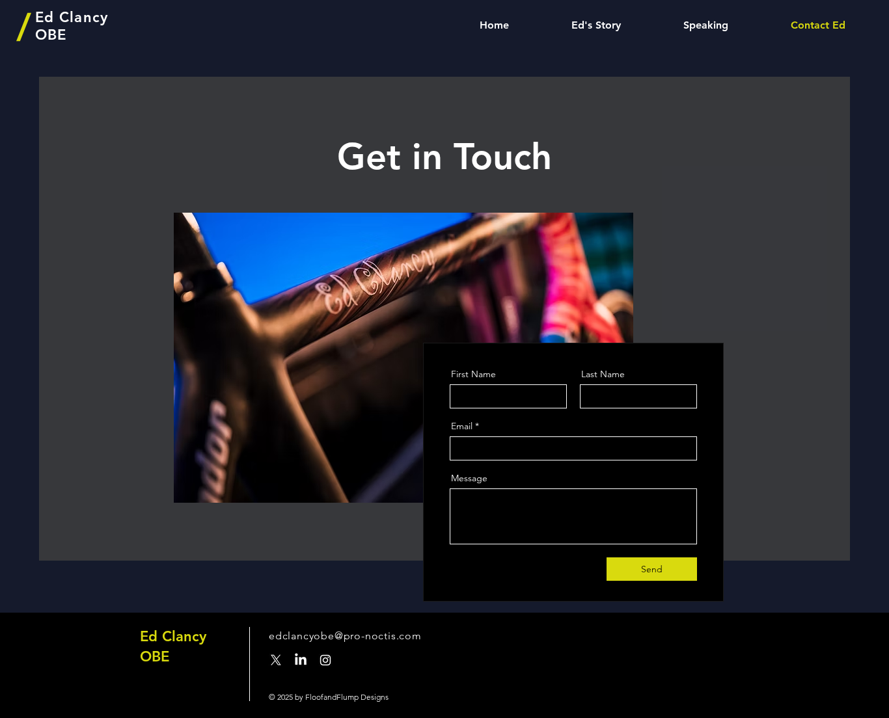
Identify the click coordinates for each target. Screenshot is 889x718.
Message (469, 478)
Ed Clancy (173, 636)
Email (461, 426)
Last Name (603, 374)
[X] (276, 660)
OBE (154, 656)
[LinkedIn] (301, 660)
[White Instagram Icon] (325, 660)
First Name (473, 374)
